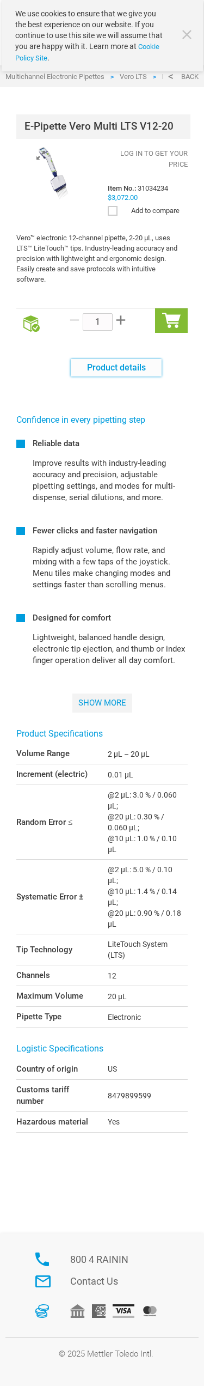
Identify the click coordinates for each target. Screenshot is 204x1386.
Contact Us (94, 1281)
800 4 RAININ (99, 1259)
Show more (102, 703)
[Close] (188, 36)
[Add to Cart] (171, 320)
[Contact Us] (43, 1281)
